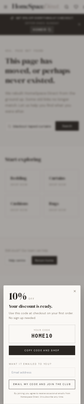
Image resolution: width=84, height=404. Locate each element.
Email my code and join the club (42, 384)
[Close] (75, 291)
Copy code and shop (42, 350)
